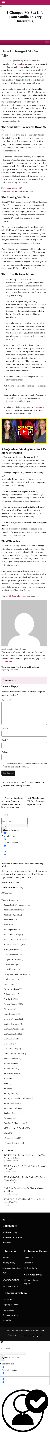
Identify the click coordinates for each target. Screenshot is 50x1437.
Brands (6, 1257)
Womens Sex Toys (11, 1143)
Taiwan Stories (10, 1118)
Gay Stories (9, 999)
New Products (8, 1310)
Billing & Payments (12, 949)
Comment (6, 700)
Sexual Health (10, 1103)
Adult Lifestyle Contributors (32, 28)
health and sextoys (33, 667)
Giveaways (8, 1009)
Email (4, 740)
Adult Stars (8, 924)
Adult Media (9, 920)
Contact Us (28, 1257)
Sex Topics (8, 1093)
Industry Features (11, 1019)
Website (4, 752)
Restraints (8, 1078)
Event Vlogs (9, 984)
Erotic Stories (9, 979)
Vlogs (6, 1133)
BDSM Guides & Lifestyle (15, 939)
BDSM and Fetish (11, 934)
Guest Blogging (10, 1014)
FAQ (4, 1273)
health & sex (21, 667)
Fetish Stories (9, 994)
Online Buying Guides (13, 1053)
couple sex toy (10, 667)
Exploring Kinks (11, 989)
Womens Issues (10, 1138)
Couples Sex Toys (11, 959)
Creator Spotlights (11, 964)
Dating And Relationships (15, 974)
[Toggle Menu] (47, 42)
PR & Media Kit (30, 1268)
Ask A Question (10, 930)
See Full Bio (6, 662)
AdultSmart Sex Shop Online (34, 1330)
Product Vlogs (10, 1068)
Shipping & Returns (11, 1305)
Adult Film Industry (12, 910)
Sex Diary (8, 1088)
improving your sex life (9, 670)
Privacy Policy (9, 1263)
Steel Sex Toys (10, 1113)
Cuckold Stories (10, 969)
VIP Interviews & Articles (15, 1128)
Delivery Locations (11, 1315)
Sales (6, 1083)
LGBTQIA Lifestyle (12, 1039)
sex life (21, 64)
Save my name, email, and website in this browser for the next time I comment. (25, 765)
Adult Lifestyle (10, 915)
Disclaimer (28, 1263)
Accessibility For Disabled (15, 905)
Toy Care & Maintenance (14, 1123)
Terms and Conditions (12, 1268)
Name (4, 728)
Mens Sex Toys (10, 1049)
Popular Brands (10, 1058)
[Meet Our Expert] (25, 1411)
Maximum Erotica (10, 1286)
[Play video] (24, 431)
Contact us (7, 1299)
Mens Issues (9, 1044)
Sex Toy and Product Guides (16, 1098)
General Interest (10, 1004)
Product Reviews (11, 1063)
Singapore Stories (11, 1108)
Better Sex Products (12, 944)
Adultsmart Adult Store (12, 1237)
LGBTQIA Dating (11, 1034)
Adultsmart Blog (10, 1232)
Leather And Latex (12, 1024)
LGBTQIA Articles (12, 1029)
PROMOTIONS (10, 1073)
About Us (7, 1320)
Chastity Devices (11, 954)
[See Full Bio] (13, 662)
